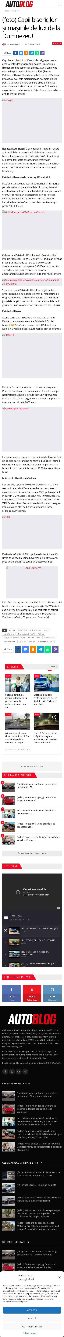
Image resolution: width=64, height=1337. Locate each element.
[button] (59, 1277)
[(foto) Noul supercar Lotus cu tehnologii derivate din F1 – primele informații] (8, 787)
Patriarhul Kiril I (49, 638)
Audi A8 (12, 630)
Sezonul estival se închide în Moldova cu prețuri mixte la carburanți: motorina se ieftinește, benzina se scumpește (37, 1121)
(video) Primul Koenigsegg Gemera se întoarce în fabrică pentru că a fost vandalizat (36, 1108)
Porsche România (9, 641)
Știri (8, 676)
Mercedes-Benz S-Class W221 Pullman (30, 634)
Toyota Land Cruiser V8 (27, 641)
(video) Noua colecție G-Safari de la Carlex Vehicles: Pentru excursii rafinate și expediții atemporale (39, 1146)
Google (46, 630)
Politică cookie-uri (30, 1333)
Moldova (57, 44)
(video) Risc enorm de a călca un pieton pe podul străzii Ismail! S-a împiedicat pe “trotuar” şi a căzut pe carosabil (38, 1213)
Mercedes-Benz (9, 634)
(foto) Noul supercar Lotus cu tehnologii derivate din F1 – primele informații (37, 1094)
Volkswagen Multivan (45, 641)
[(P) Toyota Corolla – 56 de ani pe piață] (8, 1188)
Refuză (32, 1318)
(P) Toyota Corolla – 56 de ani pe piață (36, 1184)
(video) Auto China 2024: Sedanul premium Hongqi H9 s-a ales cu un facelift (38, 1199)
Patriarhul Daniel (34, 638)
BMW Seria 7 (22, 630)
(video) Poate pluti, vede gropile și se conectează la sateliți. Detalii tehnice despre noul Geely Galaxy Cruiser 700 (39, 1134)
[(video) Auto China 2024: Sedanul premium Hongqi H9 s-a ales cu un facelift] (8, 1201)
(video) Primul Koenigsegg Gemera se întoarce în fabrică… (36, 799)
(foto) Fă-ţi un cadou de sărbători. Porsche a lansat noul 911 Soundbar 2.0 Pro (38, 1174)
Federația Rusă (35, 630)
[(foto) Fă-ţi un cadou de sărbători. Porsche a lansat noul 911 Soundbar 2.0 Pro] (8, 1175)
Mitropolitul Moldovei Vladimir (14, 638)
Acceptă (32, 1310)
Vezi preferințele (32, 1326)
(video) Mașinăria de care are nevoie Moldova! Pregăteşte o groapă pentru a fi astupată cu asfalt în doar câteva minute (38, 1226)
